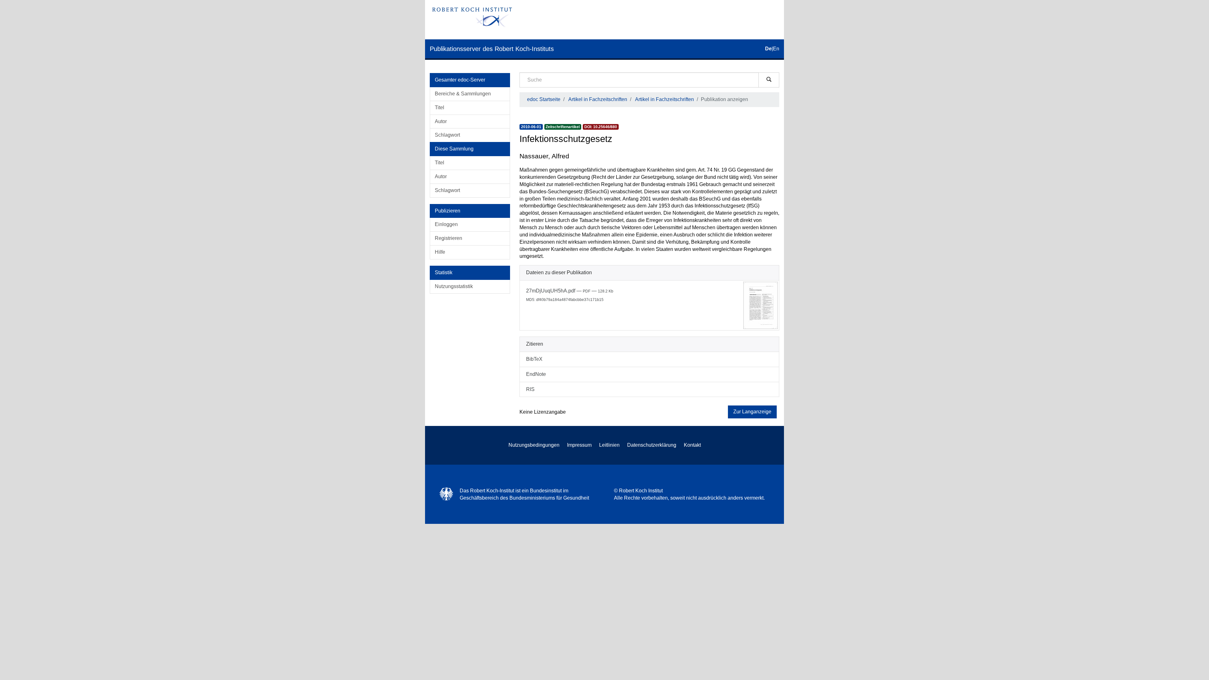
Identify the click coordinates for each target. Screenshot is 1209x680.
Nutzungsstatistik (454, 286)
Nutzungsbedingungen (533, 445)
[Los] (768, 80)
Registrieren (448, 238)
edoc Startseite (543, 99)
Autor (441, 121)
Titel (439, 107)
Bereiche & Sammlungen (463, 93)
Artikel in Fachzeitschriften (597, 99)
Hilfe (440, 252)
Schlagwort (447, 135)
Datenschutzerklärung (651, 445)
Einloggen (446, 224)
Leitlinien (609, 445)
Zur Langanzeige (752, 411)
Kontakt (692, 445)
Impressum (579, 445)
